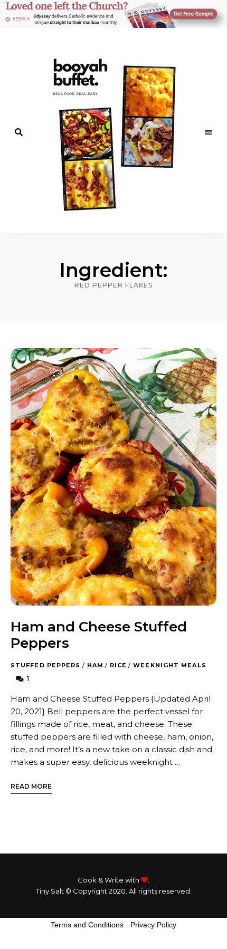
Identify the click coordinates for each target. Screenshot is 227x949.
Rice (118, 665)
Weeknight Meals (169, 665)
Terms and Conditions (87, 925)
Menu (208, 132)
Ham (95, 665)
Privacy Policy (153, 925)
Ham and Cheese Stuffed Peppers (99, 634)
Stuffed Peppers (46, 665)
